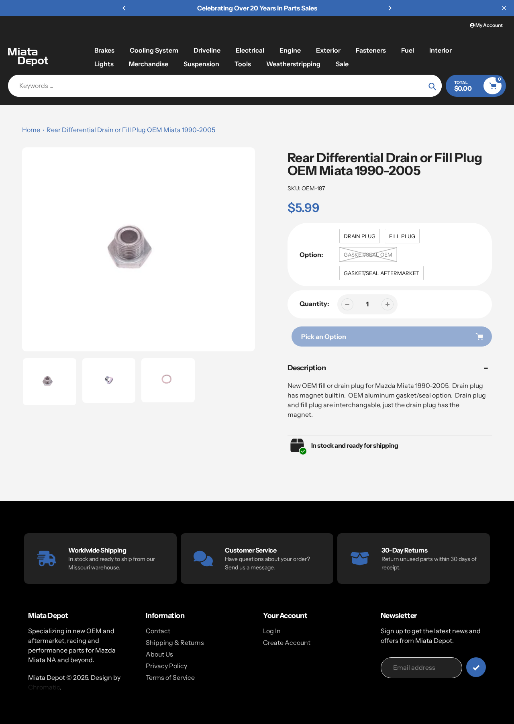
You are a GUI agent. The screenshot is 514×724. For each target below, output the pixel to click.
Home (31, 130)
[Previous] (124, 8)
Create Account (286, 642)
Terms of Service (170, 677)
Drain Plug (359, 236)
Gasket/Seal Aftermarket (381, 273)
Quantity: (314, 304)
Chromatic (44, 687)
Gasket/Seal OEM (368, 254)
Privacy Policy (166, 666)
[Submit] (476, 667)
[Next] (390, 8)
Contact (158, 631)
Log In (272, 631)
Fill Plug (402, 236)
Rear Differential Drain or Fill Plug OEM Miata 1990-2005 (131, 130)
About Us (159, 654)
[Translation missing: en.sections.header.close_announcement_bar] (504, 8)
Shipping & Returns (175, 642)
